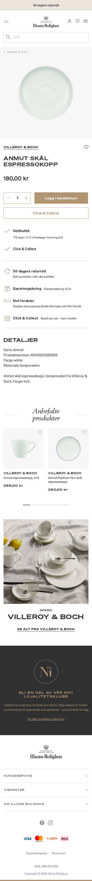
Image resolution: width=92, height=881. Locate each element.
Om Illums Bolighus (24, 804)
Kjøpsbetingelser (36, 853)
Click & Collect (46, 213)
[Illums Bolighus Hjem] (46, 21)
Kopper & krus (17, 52)
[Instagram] (50, 822)
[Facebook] (42, 822)
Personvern (59, 853)
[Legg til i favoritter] (40, 433)
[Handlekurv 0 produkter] (86, 21)
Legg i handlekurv (61, 198)
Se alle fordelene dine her (46, 719)
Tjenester (14, 790)
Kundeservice (18, 776)
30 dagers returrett (46, 5)
